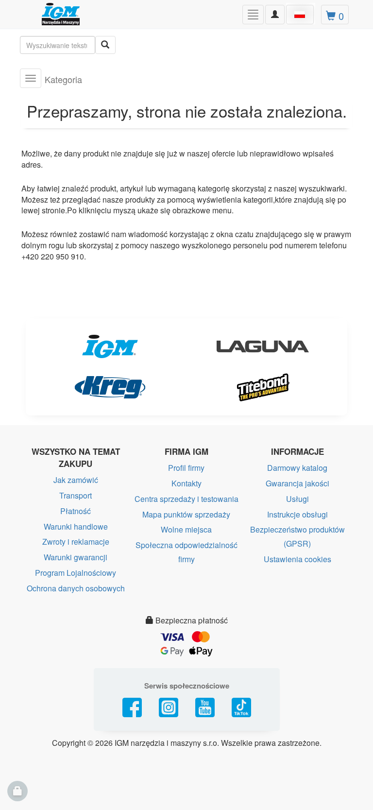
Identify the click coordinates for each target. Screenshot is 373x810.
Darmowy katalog (297, 467)
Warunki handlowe (76, 526)
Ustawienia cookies (297, 559)
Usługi (297, 498)
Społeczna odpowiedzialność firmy (186, 552)
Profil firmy (186, 467)
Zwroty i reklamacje (75, 541)
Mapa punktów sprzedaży (186, 514)
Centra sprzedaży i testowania (186, 498)
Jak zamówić (75, 479)
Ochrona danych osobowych (76, 588)
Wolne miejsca (186, 529)
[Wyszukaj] (105, 45)
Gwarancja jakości (297, 483)
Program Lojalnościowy (75, 572)
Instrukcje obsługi (297, 514)
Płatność (75, 511)
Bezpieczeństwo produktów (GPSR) (297, 536)
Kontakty (186, 483)
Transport (75, 495)
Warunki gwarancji (75, 557)
